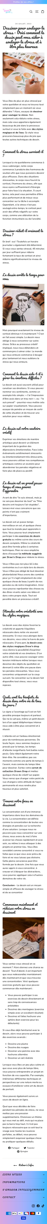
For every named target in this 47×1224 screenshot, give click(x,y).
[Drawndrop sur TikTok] (43, 1205)
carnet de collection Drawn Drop (22, 769)
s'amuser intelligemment (23, 1190)
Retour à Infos (26, 1165)
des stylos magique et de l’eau (23, 131)
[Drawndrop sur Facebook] (38, 1205)
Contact (9, 1197)
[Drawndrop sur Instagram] (33, 1205)
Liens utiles (12, 1174)
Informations (14, 1182)
